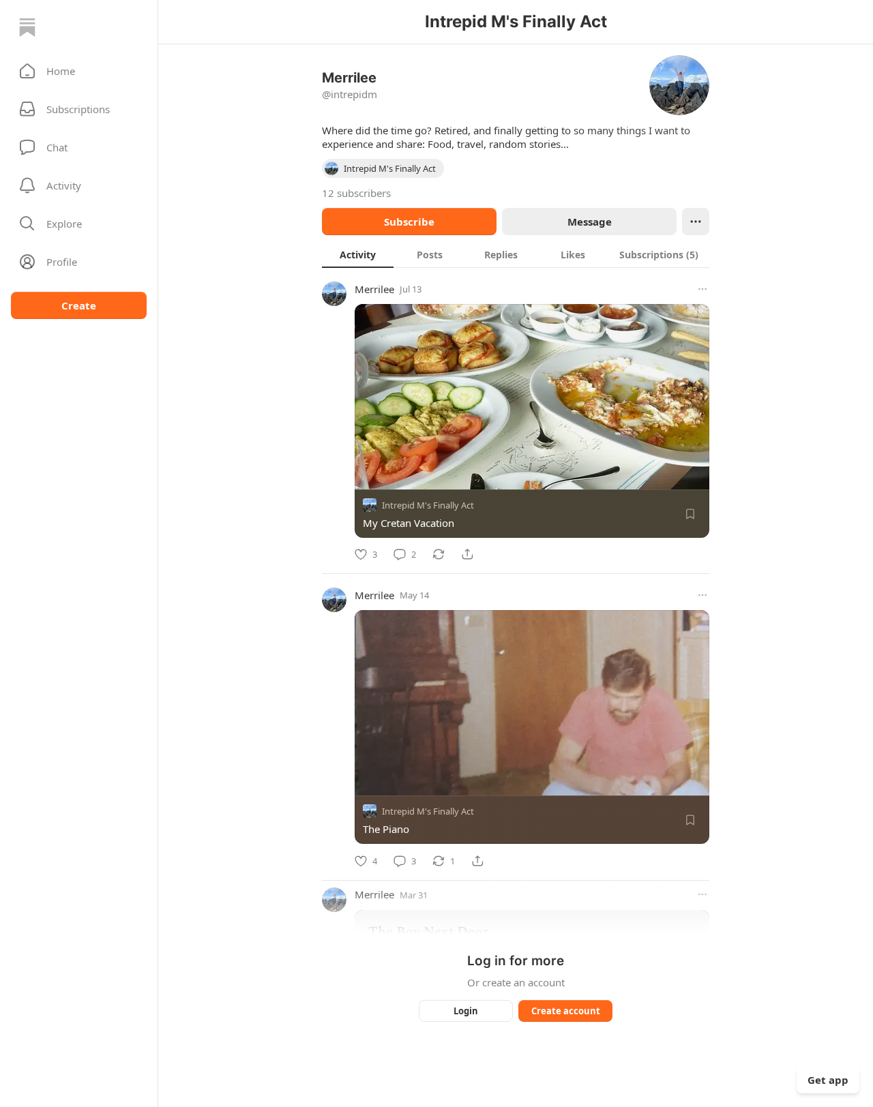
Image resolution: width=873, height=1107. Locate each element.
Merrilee (374, 289)
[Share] (467, 554)
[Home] (27, 27)
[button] (79, 71)
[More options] (702, 289)
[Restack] (438, 554)
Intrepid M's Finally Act (428, 505)
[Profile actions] (695, 221)
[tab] (358, 254)
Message (589, 221)
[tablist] (515, 254)
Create (78, 305)
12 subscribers (356, 193)
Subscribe (409, 221)
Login (466, 1011)
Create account (565, 1011)
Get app (828, 1080)
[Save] (690, 514)
